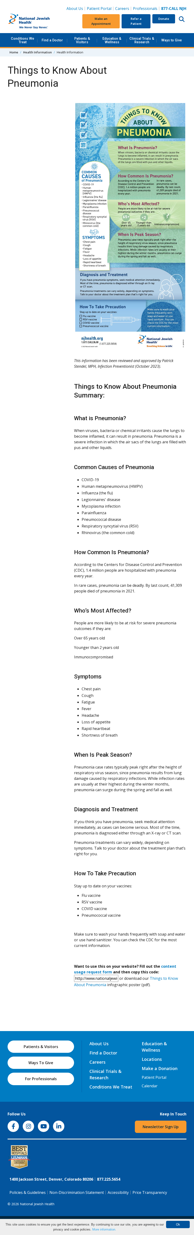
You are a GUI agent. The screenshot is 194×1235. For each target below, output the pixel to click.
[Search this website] (181, 19)
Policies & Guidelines (27, 1192)
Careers (123, 8)
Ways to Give (171, 40)
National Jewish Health (37, 1204)
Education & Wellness (111, 40)
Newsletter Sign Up (161, 1126)
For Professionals (41, 1078)
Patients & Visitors (82, 40)
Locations (152, 1059)
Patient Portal (99, 8)
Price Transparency (149, 1192)
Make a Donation (159, 1068)
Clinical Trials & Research (141, 40)
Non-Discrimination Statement (76, 1192)
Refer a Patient (136, 21)
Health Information (37, 52)
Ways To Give (40, 1062)
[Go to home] (37, 21)
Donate (163, 19)
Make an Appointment (101, 21)
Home (13, 52)
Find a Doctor (52, 40)
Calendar (150, 1085)
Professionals (145, 8)
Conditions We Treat (22, 40)
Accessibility (118, 1192)
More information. (104, 1229)
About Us (74, 8)
